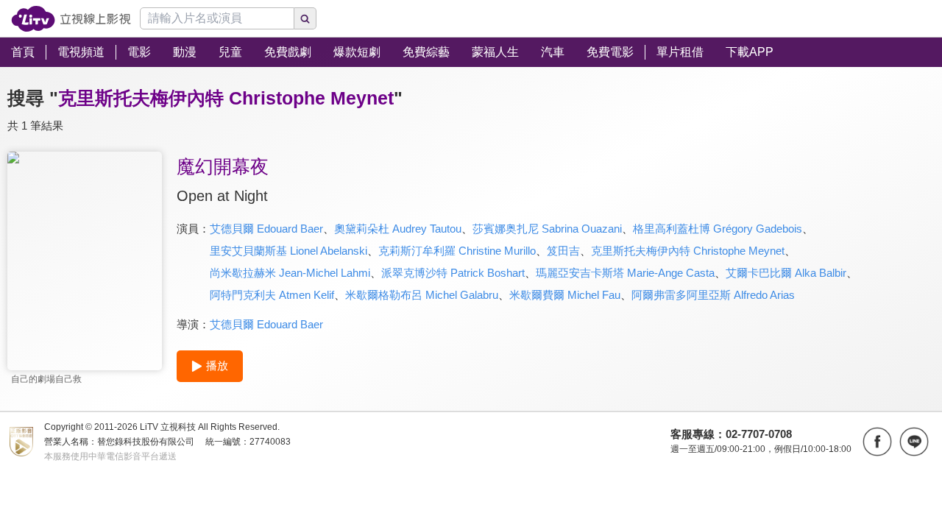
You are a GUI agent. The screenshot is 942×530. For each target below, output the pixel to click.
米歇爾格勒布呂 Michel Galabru (421, 295)
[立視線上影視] (71, 19)
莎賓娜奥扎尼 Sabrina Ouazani (547, 228)
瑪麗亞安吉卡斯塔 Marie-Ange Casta (625, 272)
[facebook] (877, 441)
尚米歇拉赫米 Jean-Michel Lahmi (290, 272)
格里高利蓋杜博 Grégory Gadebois (717, 228)
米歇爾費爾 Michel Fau (564, 295)
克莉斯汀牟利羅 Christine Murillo (457, 250)
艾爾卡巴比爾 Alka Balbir (786, 272)
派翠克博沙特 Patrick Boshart (453, 272)
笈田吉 (563, 250)
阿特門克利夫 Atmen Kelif (272, 295)
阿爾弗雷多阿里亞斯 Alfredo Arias (713, 295)
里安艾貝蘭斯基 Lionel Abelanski (288, 250)
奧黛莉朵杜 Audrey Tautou (397, 228)
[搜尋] (305, 18)
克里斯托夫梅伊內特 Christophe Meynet (688, 250)
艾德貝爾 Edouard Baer (266, 228)
